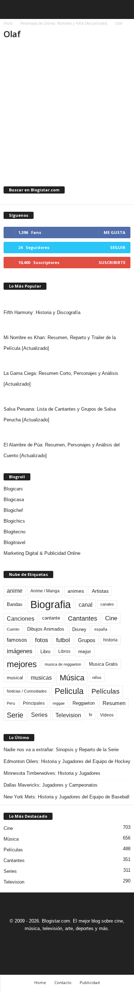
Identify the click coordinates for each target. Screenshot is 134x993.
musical (15, 677)
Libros (64, 651)
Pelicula (69, 691)
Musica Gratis (103, 664)
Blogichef (13, 510)
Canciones (20, 618)
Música (72, 677)
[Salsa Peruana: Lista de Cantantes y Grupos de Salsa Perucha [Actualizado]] (67, 397)
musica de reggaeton (63, 664)
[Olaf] (67, 89)
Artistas (100, 591)
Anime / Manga (45, 590)
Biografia (50, 604)
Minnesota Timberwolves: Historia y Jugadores (52, 773)
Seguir (117, 247)
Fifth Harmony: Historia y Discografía (42, 312)
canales (107, 604)
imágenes (20, 651)
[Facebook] (43, 941)
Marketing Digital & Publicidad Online (42, 553)
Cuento (13, 629)
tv (90, 715)
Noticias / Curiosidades (27, 691)
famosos (17, 640)
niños (96, 677)
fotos (41, 640)
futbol (63, 640)
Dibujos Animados (45, 629)
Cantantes (82, 618)
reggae (59, 703)
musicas (41, 678)
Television (68, 715)
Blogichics (14, 521)
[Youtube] (91, 941)
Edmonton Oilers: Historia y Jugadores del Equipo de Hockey (67, 761)
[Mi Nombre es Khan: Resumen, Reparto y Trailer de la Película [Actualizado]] (67, 325)
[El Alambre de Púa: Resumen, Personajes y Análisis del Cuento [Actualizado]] (67, 432)
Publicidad (90, 982)
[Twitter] (76, 941)
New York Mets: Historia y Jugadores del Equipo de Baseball (66, 796)
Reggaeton (84, 703)
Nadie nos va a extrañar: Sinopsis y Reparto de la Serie (61, 749)
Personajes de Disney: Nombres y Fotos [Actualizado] (63, 23)
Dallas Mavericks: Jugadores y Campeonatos (51, 785)
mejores (22, 664)
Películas (105, 691)
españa (100, 629)
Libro (45, 651)
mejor (84, 651)
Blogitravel (14, 542)
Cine (111, 618)
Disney (79, 629)
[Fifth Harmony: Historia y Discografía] (67, 300)
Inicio (8, 23)
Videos (107, 715)
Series (39, 715)
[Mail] (59, 941)
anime (15, 591)
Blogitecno (14, 531)
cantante (51, 618)
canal (86, 604)
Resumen (114, 703)
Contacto (62, 982)
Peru (11, 703)
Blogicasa (14, 499)
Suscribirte (112, 262)
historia (110, 639)
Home (40, 982)
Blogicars (13, 488)
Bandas (15, 604)
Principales (34, 703)
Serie (15, 715)
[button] (123, 10)
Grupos (86, 640)
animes (76, 591)
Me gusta (114, 232)
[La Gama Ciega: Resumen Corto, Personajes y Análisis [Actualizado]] (67, 361)
